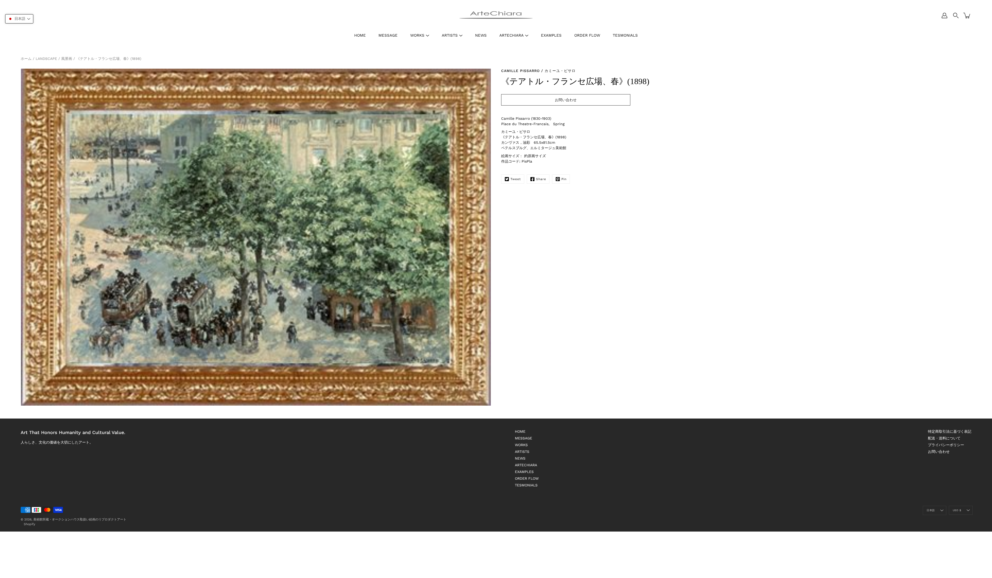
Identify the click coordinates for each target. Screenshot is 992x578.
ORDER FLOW (587, 35)
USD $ (957, 510)
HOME (360, 35)
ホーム (26, 59)
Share (541, 179)
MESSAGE (388, 35)
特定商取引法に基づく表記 (949, 431)
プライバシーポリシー (946, 445)
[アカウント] (944, 15)
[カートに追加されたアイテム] (967, 15)
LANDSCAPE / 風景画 (54, 59)
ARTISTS (450, 35)
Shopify (29, 524)
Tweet (515, 179)
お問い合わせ (939, 451)
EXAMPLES (551, 35)
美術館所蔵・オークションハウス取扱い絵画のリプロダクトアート (79, 519)
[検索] (956, 15)
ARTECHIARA (511, 35)
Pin (564, 179)
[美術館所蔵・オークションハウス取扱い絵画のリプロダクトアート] (496, 15)
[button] (19, 18)
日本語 (931, 510)
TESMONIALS (625, 35)
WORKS (417, 35)
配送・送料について (944, 438)
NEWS (481, 35)
